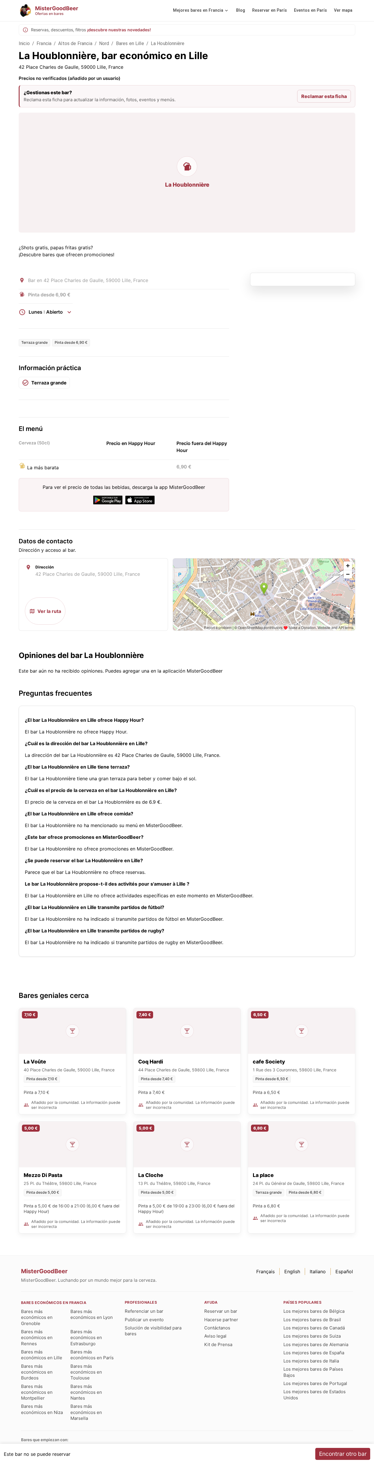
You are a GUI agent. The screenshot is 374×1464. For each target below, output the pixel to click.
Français (265, 1271)
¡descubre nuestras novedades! (119, 29)
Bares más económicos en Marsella (86, 1412)
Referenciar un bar (144, 1311)
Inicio (24, 43)
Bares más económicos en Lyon (91, 1314)
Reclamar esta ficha (324, 96)
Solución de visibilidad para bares (153, 1330)
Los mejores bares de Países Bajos (313, 1372)
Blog (240, 10)
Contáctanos (217, 1328)
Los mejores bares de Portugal (315, 1383)
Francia (44, 43)
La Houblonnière (167, 43)
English (292, 1271)
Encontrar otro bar (343, 1453)
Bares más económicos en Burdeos (37, 1372)
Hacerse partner (221, 1319)
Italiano (318, 1271)
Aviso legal (215, 1336)
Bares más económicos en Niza (42, 1409)
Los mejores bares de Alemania (315, 1344)
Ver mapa (343, 10)
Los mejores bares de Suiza (312, 1336)
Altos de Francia (75, 43)
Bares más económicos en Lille (41, 1354)
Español (344, 1271)
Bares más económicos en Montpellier (37, 1392)
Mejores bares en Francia (198, 10)
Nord (104, 43)
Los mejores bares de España (313, 1352)
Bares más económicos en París (92, 1354)
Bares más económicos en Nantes (86, 1392)
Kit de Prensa (218, 1344)
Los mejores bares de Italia (311, 1361)
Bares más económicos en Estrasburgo (86, 1337)
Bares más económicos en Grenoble (37, 1317)
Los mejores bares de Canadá (314, 1328)
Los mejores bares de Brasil (312, 1319)
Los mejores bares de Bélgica (313, 1311)
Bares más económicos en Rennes (37, 1337)
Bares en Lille (130, 43)
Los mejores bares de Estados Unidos (314, 1394)
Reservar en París (269, 10)
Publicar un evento (144, 1319)
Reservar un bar (220, 1311)
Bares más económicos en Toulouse (86, 1372)
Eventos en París (310, 10)
